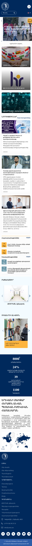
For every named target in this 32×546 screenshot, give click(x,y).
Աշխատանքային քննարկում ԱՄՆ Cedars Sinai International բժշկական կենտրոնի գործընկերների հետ (14, 212)
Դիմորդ (4, 487)
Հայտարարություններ (9, 515)
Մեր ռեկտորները (8, 470)
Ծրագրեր (5, 509)
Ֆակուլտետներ (7, 490)
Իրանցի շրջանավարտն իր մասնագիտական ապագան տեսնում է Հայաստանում (15, 172)
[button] (1, 19)
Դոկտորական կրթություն (11, 512)
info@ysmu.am (9, 527)
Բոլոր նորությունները (23, 118)
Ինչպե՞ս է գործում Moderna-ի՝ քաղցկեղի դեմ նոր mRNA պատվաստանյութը (12, 137)
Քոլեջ (3, 496)
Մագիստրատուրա (8, 493)
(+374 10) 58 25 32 (10, 523)
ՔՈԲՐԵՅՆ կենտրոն (8, 503)
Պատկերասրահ (7, 476)
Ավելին (28, 237)
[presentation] (2, 296)
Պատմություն (6, 473)
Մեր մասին (5, 467)
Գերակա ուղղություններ (10, 506)
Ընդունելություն (7, 483)
